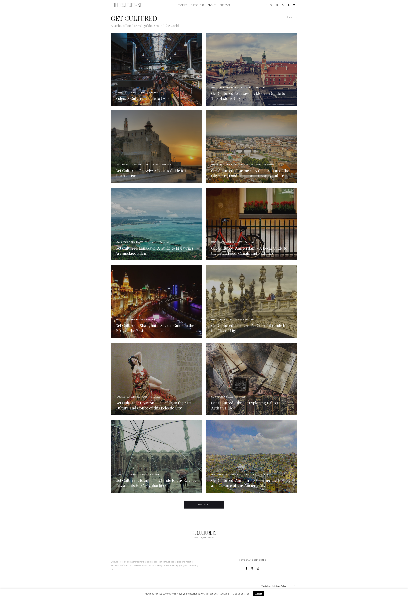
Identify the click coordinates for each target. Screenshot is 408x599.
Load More (204, 504)
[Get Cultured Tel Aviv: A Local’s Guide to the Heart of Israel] (156, 146)
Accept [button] (258, 593)
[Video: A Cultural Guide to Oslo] (156, 69)
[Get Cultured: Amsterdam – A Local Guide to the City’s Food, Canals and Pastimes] (251, 224)
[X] (271, 5)
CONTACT (224, 5)
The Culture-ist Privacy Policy (273, 586)
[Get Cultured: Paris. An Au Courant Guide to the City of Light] (251, 301)
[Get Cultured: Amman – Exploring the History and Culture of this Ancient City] (251, 456)
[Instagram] (277, 5)
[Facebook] (265, 5)
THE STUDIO (197, 5)
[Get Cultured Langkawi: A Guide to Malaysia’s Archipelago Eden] (156, 224)
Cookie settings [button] (241, 593)
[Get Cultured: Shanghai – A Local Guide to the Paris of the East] (156, 301)
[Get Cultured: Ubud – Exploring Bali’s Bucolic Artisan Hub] (251, 379)
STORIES (182, 5)
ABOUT (212, 5)
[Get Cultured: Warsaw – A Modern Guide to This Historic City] (251, 69)
